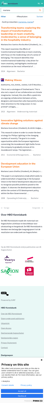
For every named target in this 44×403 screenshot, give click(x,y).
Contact (4, 347)
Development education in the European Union (18, 165)
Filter (3, 16)
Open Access (6, 328)
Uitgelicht (5, 323)
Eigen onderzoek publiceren (12, 318)
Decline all (22, 396)
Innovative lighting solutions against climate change (22, 122)
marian (30, 22)
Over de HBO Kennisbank (11, 313)
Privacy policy (26, 385)
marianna (22, 22)
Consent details (7, 385)
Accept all (22, 391)
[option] (22, 265)
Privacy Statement (9, 342)
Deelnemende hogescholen (12, 333)
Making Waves (13, 80)
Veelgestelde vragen (9, 338)
